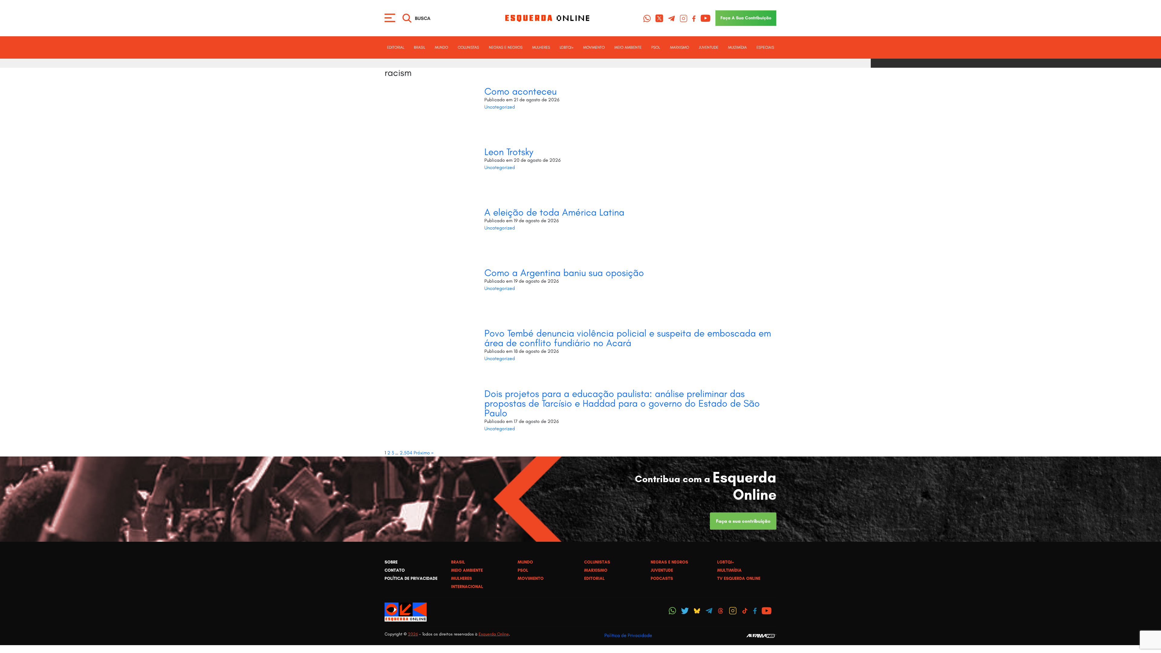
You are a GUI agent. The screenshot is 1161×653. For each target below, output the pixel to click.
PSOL (655, 47)
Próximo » (424, 453)
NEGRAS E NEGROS (505, 47)
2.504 (406, 453)
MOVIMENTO (594, 47)
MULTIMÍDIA (737, 47)
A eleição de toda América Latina (554, 212)
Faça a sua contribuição (743, 521)
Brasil (419, 47)
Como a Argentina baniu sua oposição (564, 272)
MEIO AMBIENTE (628, 47)
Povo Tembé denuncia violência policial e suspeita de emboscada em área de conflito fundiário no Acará (627, 338)
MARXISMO (679, 47)
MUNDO (441, 47)
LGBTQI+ (567, 47)
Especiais (765, 47)
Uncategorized (499, 107)
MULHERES (541, 47)
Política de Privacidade (628, 635)
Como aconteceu (520, 91)
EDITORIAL (395, 47)
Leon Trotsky (508, 152)
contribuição (745, 18)
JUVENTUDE (708, 47)
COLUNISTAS (468, 47)
